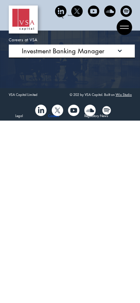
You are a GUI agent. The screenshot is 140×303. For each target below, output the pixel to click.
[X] (77, 11)
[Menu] (124, 27)
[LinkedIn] (60, 11)
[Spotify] (126, 11)
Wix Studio (124, 94)
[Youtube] (93, 11)
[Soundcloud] (110, 11)
